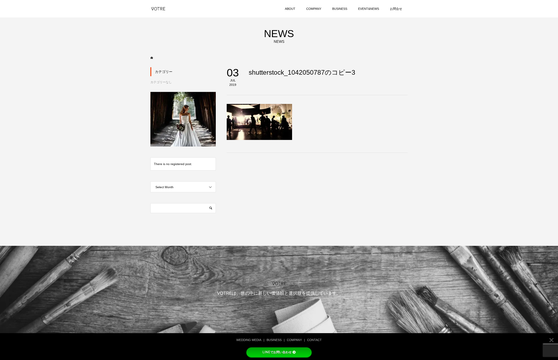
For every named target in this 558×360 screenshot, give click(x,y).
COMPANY (313, 8)
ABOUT (290, 8)
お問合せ (396, 8)
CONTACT (314, 340)
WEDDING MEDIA (248, 340)
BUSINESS (339, 8)
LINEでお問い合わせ (277, 352)
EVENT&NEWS (368, 8)
